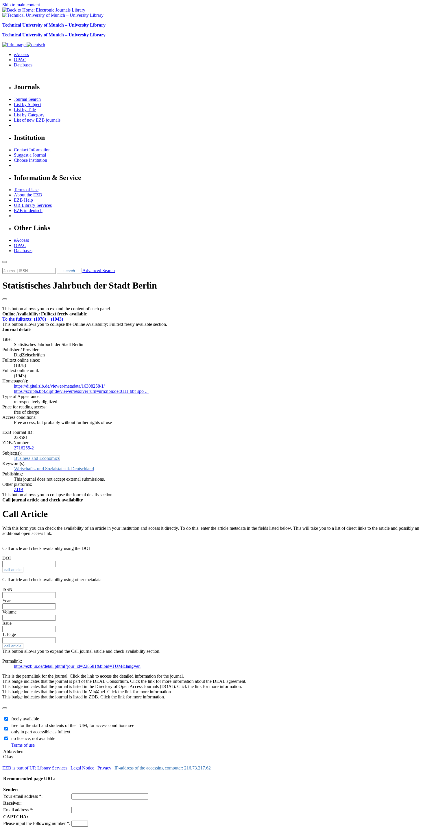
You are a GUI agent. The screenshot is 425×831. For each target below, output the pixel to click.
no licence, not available (33, 738)
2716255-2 (24, 447)
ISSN (7, 589)
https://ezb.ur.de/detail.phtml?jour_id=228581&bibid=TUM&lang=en (77, 666)
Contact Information (32, 149)
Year (6, 600)
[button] (44, 313)
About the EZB (28, 194)
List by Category (29, 114)
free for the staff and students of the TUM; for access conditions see (75, 725)
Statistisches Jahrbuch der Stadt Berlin (79, 285)
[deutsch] (36, 44)
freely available (25, 718)
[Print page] (14, 44)
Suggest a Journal (30, 155)
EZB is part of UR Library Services (34, 767)
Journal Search (27, 99)
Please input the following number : (36, 823)
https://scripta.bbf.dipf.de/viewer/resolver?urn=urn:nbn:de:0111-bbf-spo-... (81, 391)
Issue (7, 623)
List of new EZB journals (37, 120)
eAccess (21, 54)
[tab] (212, 314)
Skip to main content (21, 4)
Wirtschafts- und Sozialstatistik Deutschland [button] (54, 468)
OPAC (20, 59)
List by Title (25, 109)
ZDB (18, 489)
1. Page (9, 634)
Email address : (18, 809)
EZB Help (23, 200)
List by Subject (27, 104)
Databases (23, 64)
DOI (6, 558)
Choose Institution (30, 160)
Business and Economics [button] (37, 458)
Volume (9, 611)
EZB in (28, 210)
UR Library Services (33, 205)
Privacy (104, 767)
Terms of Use (26, 189)
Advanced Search (98, 270)
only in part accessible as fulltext (40, 731)
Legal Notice (82, 767)
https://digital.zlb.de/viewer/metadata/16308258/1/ (59, 386)
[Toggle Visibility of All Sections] (4, 299)
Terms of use (23, 745)
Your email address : (22, 796)
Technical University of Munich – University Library (54, 25)
